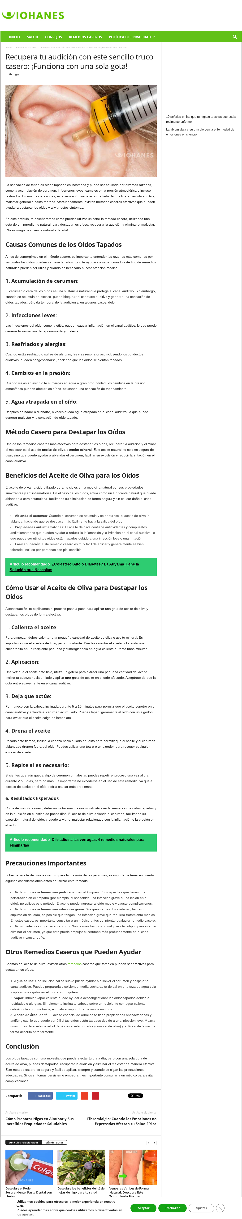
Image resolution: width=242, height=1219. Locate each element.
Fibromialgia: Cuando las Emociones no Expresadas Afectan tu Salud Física (121, 1121)
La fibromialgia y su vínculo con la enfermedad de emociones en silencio (200, 132)
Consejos (53, 37)
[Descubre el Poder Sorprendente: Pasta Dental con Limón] (29, 1167)
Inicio (14, 37)
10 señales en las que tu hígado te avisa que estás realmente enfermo (201, 119)
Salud (32, 37)
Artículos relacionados (23, 1142)
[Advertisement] (201, 76)
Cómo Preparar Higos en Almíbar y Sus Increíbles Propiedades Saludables (39, 1121)
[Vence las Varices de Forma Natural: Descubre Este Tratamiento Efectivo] (133, 1167)
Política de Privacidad (130, 37)
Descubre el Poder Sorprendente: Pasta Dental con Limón (28, 1192)
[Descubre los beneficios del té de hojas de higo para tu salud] (81, 1167)
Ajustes (201, 1208)
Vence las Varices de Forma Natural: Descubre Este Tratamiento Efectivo (129, 1192)
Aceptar (143, 1208)
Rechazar (172, 1208)
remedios (75, 964)
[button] (234, 37)
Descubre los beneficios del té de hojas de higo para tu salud (80, 1190)
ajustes (27, 1214)
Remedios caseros (85, 37)
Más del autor (54, 1142)
